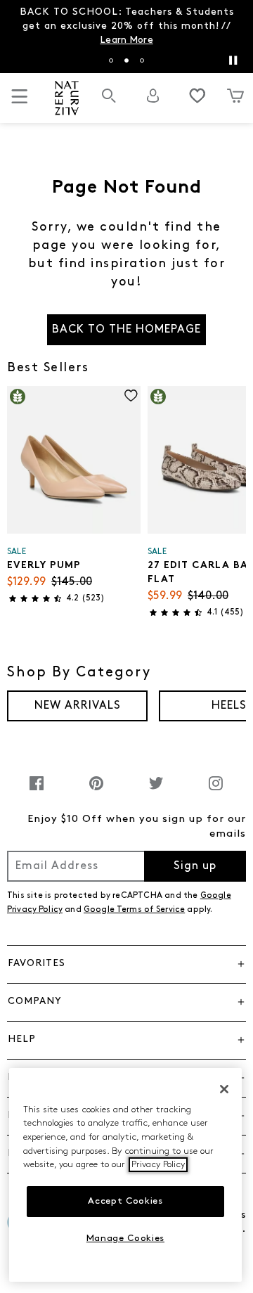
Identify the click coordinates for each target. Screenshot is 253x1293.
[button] (126, 964)
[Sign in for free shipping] (153, 95)
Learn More (126, 40)
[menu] (20, 102)
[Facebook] (36, 790)
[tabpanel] (126, 27)
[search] (109, 103)
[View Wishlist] (197, 95)
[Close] (224, 1089)
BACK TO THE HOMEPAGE (126, 329)
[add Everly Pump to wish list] (131, 395)
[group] (77, 705)
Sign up (195, 866)
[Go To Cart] (235, 95)
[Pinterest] (96, 790)
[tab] (111, 60)
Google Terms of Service (134, 910)
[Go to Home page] (67, 98)
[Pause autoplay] (232, 60)
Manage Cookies (125, 1238)
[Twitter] (156, 790)
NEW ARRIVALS (77, 706)
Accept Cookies (125, 1201)
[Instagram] (216, 790)
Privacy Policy (158, 1164)
